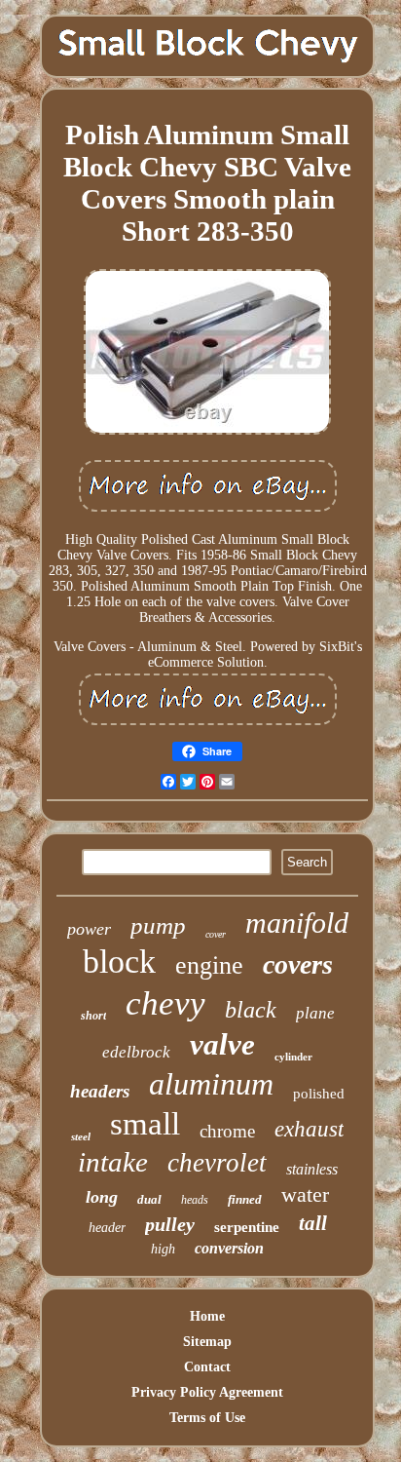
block (119, 961)
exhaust (309, 1129)
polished (319, 1093)
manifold (296, 922)
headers (99, 1091)
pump (158, 925)
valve (222, 1044)
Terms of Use (207, 1417)
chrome (227, 1131)
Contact (207, 1367)
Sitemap (207, 1341)
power (89, 929)
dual (149, 1199)
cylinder (293, 1056)
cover (215, 934)
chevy (165, 1003)
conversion (229, 1248)
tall (313, 1223)
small (145, 1123)
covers (298, 964)
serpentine (246, 1227)
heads (194, 1200)
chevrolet (217, 1162)
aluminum (211, 1083)
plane (315, 1013)
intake (113, 1161)
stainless (312, 1169)
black (250, 1009)
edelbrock (136, 1052)
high (163, 1249)
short (93, 1015)
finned (245, 1199)
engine (209, 965)
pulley (170, 1224)
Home (207, 1316)
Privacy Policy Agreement (207, 1392)
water (305, 1194)
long (102, 1197)
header (107, 1227)
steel (81, 1136)
